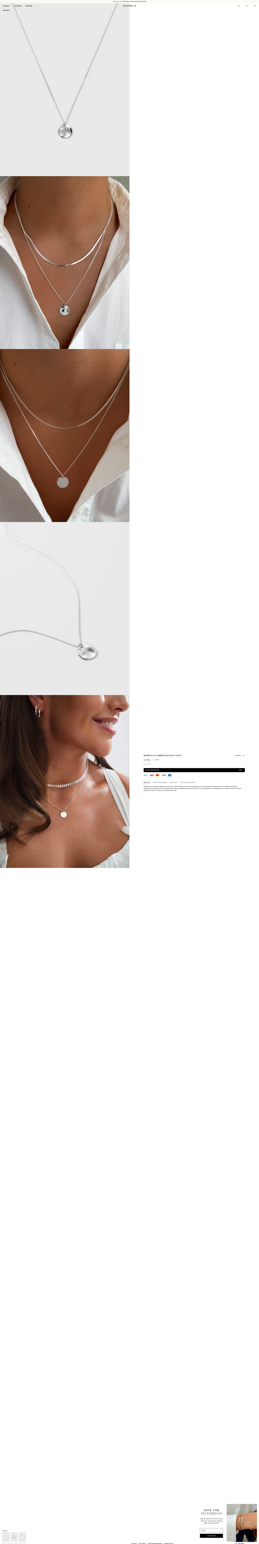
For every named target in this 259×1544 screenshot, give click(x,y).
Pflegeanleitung (188, 782)
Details (147, 782)
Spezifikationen (160, 782)
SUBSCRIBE (211, 1536)
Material (173, 782)
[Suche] (239, 6)
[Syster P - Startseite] (129, 6)
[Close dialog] (254, 1506)
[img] (235, 755)
